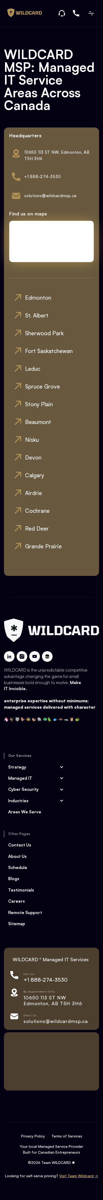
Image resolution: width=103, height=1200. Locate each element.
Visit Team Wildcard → (78, 1175)
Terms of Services (67, 1136)
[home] (23, 13)
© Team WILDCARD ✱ (51, 1162)
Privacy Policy (33, 1136)
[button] (91, 13)
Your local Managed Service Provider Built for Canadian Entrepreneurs (51, 1149)
